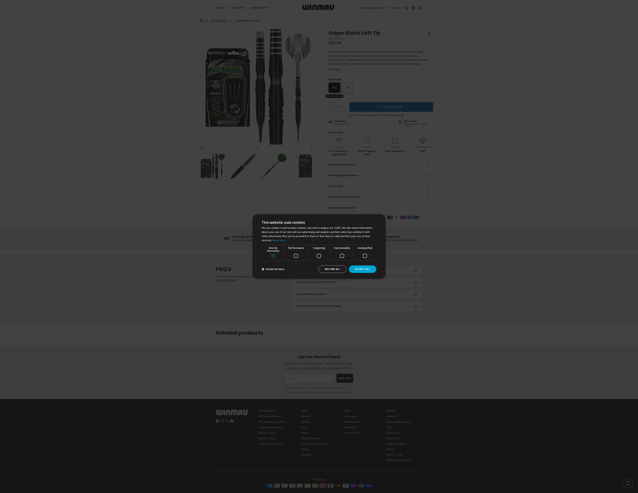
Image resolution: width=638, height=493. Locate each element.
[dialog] (319, 246)
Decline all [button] (332, 269)
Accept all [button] (362, 269)
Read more (278, 240)
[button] (273, 269)
